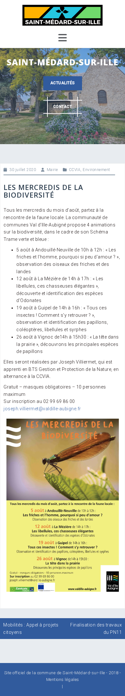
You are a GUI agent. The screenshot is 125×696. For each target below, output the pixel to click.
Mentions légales (62, 679)
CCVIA (75, 170)
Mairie (52, 170)
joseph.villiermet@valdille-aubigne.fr (42, 408)
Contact (62, 106)
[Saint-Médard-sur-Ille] (62, 14)
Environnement (96, 170)
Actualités (62, 83)
